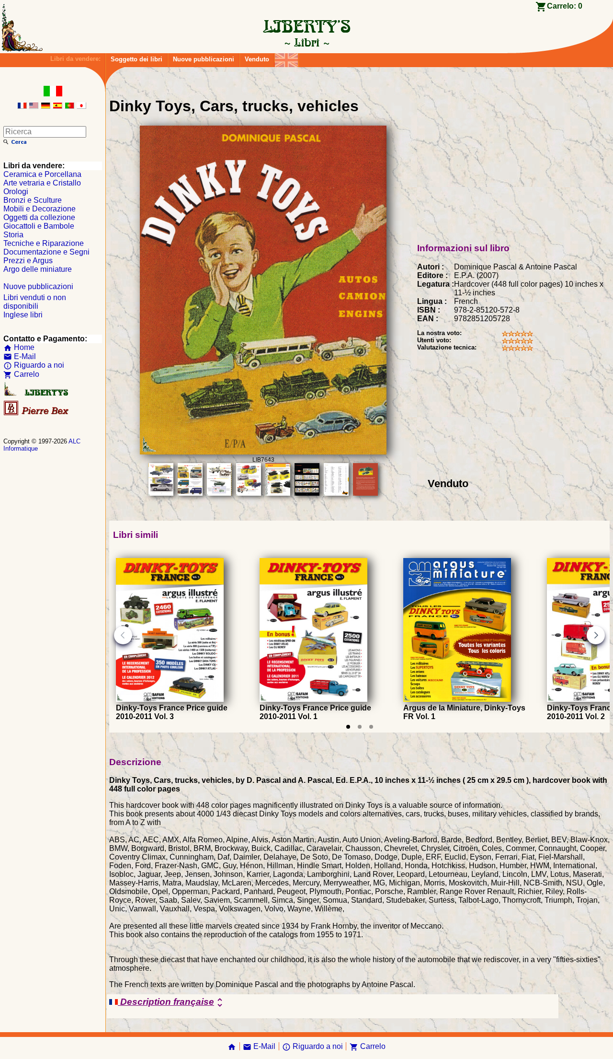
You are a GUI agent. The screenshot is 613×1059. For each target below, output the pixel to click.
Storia (13, 235)
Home (18, 347)
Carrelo (21, 374)
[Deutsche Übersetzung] (45, 106)
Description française (172, 1002)
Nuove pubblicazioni (203, 59)
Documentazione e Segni (46, 252)
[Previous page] (123, 635)
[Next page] (596, 635)
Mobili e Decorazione (39, 209)
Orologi (15, 191)
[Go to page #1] (348, 727)
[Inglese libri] (286, 57)
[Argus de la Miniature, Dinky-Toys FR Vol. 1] (457, 699)
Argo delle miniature (37, 269)
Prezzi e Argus (28, 260)
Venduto (257, 59)
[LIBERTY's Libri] (306, 42)
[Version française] (22, 106)
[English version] (33, 106)
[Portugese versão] (69, 106)
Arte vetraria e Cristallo (42, 183)
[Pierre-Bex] (36, 413)
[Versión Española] (57, 106)
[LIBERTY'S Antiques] (36, 394)
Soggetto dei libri (136, 59)
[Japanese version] (81, 106)
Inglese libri (23, 315)
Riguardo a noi (33, 365)
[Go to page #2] (359, 727)
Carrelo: (564, 6)
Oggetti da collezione (39, 217)
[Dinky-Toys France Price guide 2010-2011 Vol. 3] (170, 699)
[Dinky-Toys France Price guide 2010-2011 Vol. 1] (313, 699)
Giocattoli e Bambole (38, 226)
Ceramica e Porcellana (42, 174)
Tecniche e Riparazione (43, 243)
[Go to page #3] (371, 727)
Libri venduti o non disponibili (34, 301)
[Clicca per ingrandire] (263, 452)
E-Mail (19, 356)
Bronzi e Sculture (32, 200)
